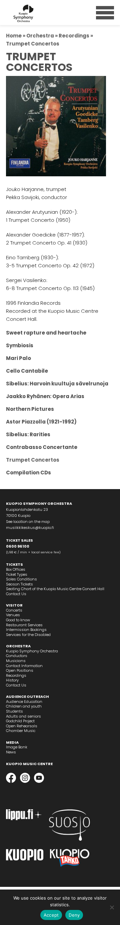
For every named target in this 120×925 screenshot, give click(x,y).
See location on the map (28, 521)
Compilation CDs (28, 472)
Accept (51, 915)
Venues (13, 615)
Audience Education (24, 701)
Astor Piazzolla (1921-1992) (41, 421)
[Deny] (111, 907)
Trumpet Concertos (32, 459)
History (12, 680)
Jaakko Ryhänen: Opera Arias (45, 396)
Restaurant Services (24, 625)
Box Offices (15, 569)
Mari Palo (18, 358)
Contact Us (16, 593)
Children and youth (24, 706)
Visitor (14, 605)
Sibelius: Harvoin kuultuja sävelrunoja (57, 383)
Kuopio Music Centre (29, 763)
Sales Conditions (21, 579)
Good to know (18, 620)
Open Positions (19, 670)
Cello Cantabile (27, 370)
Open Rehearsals (21, 726)
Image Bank (16, 747)
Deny (74, 915)
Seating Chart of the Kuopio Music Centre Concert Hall (55, 588)
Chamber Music (20, 730)
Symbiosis (19, 345)
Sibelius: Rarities (28, 434)
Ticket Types (16, 574)
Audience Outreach (27, 696)
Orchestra (40, 35)
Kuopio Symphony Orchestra (32, 651)
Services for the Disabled (28, 634)
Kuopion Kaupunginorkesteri (35, 13)
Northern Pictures (30, 408)
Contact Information (24, 665)
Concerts (14, 610)
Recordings (74, 35)
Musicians (16, 660)
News (11, 752)
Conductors (16, 655)
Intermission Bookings (26, 629)
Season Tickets (19, 584)
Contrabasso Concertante (41, 447)
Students (14, 711)
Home (14, 35)
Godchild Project (20, 721)
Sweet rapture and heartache (46, 332)
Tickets (14, 564)
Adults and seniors (23, 716)
